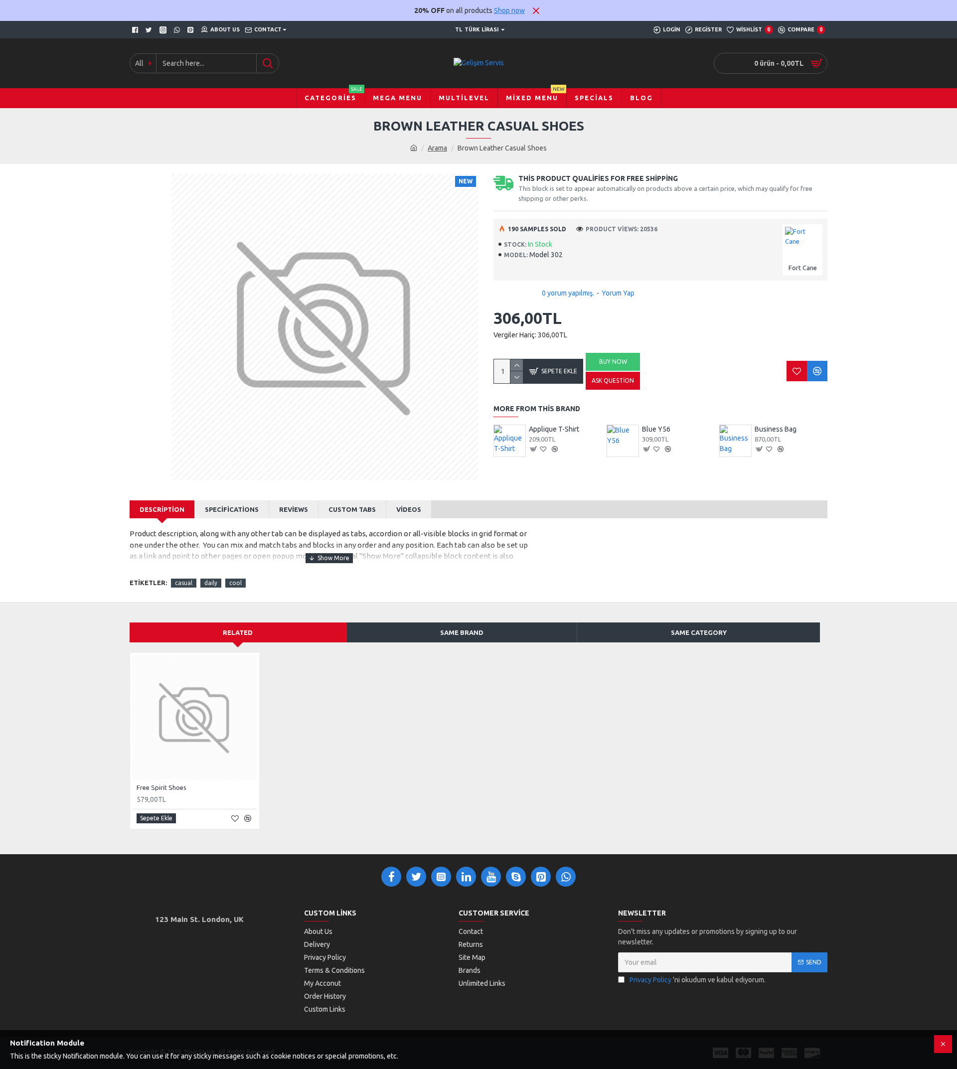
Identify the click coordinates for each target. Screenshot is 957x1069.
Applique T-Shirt (554, 429)
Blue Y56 (656, 429)
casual (183, 583)
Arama (437, 148)
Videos (408, 509)
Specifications (232, 509)
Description (162, 509)
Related (238, 632)
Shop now (509, 10)
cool (235, 583)
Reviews (293, 509)
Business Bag (776, 429)
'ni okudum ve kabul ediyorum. (698, 980)
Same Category (699, 632)
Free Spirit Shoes (161, 787)
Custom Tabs (352, 509)
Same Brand (461, 632)
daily (210, 583)
